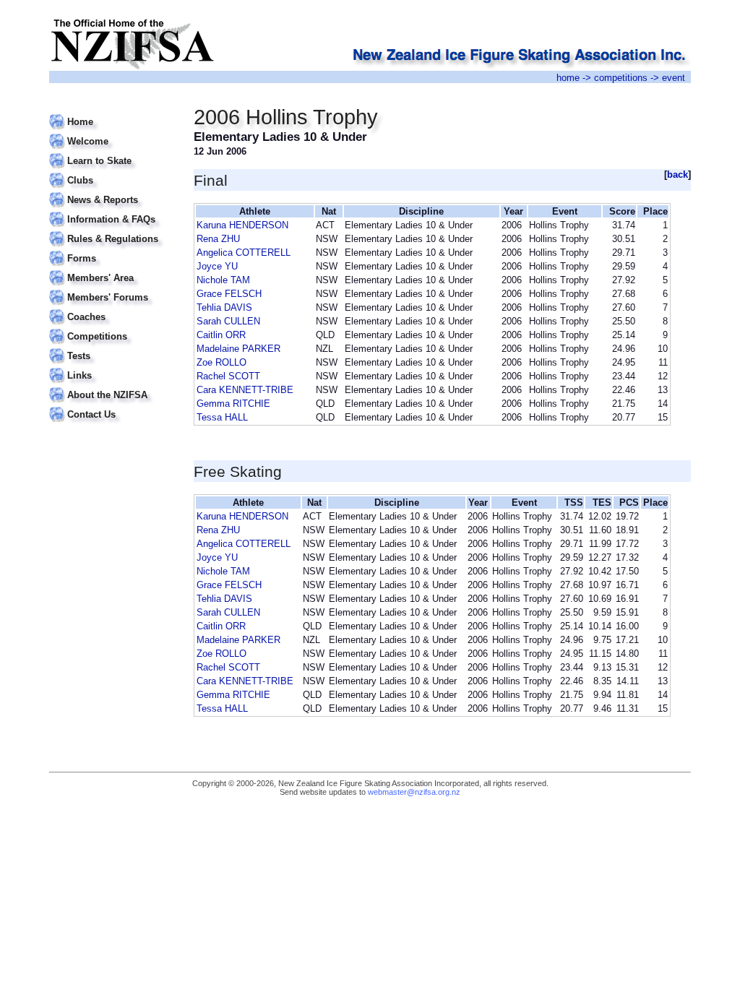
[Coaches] (112, 308)
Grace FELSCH (229, 293)
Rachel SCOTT (228, 376)
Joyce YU (217, 266)
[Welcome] (112, 133)
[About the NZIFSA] (112, 386)
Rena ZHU (218, 238)
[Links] (112, 367)
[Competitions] (112, 328)
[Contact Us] (112, 406)
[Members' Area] (112, 269)
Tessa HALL (222, 417)
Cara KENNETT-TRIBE (245, 389)
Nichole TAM (223, 280)
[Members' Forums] (112, 289)
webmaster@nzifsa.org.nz (414, 792)
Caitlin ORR (221, 334)
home (568, 77)
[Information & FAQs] (112, 211)
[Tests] (112, 347)
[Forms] (112, 250)
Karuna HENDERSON (242, 225)
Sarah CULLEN (228, 321)
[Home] (112, 113)
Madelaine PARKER (238, 348)
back (677, 174)
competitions (621, 77)
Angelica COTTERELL (244, 252)
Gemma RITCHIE (233, 403)
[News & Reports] (112, 191)
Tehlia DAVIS (224, 307)
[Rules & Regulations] (112, 230)
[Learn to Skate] (112, 152)
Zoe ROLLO (221, 362)
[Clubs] (112, 172)
